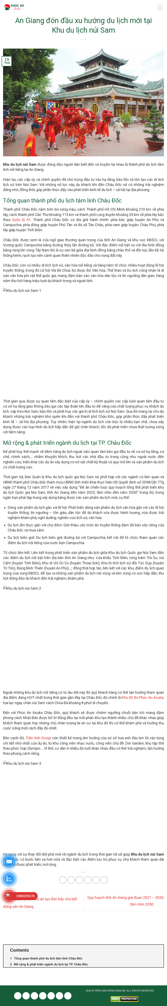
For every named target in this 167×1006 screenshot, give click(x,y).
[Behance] (67, 995)
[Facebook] (17, 995)
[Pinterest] (42, 995)
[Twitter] (26, 995)
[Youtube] (34, 995)
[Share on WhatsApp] (63, 880)
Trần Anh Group (38, 738)
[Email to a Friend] (87, 880)
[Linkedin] (51, 995)
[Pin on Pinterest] (96, 880)
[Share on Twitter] (79, 880)
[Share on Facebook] (71, 880)
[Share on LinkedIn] (104, 880)
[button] (160, 7)
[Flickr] (59, 995)
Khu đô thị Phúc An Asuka (142, 697)
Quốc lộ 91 (21, 220)
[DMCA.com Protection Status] (124, 998)
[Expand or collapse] (159, 950)
